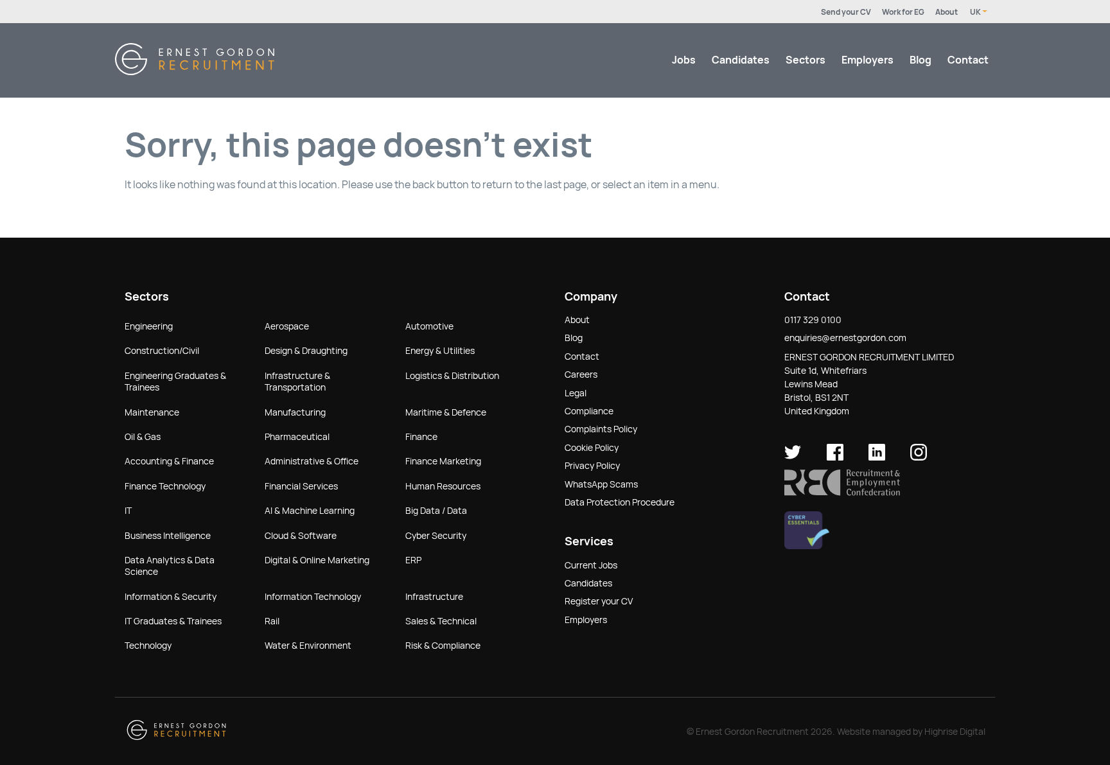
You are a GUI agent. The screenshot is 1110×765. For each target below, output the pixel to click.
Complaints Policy (601, 429)
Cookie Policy (592, 447)
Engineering (149, 326)
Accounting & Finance (169, 461)
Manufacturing (295, 412)
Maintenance (152, 412)
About (946, 12)
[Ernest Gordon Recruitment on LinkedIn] (876, 457)
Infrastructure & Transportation (297, 381)
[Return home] (194, 71)
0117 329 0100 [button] (812, 320)
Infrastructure (434, 596)
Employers (867, 60)
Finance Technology (165, 486)
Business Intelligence (168, 535)
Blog (920, 60)
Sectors (805, 60)
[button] (842, 492)
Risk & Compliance (442, 645)
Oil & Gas (143, 437)
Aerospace (287, 326)
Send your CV (846, 12)
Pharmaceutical (297, 437)
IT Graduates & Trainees (173, 621)
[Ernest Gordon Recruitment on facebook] (835, 457)
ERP (413, 560)
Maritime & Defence (445, 412)
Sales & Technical (441, 621)
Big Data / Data (436, 510)
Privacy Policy (592, 465)
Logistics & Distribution (452, 376)
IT (128, 510)
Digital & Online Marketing (317, 560)
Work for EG (903, 12)
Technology (148, 645)
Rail (272, 621)
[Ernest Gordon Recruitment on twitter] (792, 457)
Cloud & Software (301, 535)
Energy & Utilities (440, 350)
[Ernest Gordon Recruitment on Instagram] (918, 457)
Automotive (429, 326)
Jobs (684, 60)
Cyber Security (435, 535)
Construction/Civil (162, 350)
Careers (581, 374)
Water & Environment (308, 645)
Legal (575, 393)
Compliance (589, 411)
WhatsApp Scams (601, 484)
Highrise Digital (954, 731)
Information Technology (313, 596)
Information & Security (170, 596)
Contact (968, 60)
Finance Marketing (443, 461)
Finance (421, 437)
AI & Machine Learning (310, 510)
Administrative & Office (311, 461)
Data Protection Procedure (619, 502)
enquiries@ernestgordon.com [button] (845, 338)
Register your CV (599, 601)
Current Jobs (591, 565)
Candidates (741, 60)
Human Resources (442, 486)
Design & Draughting (306, 350)
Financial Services (301, 486)
